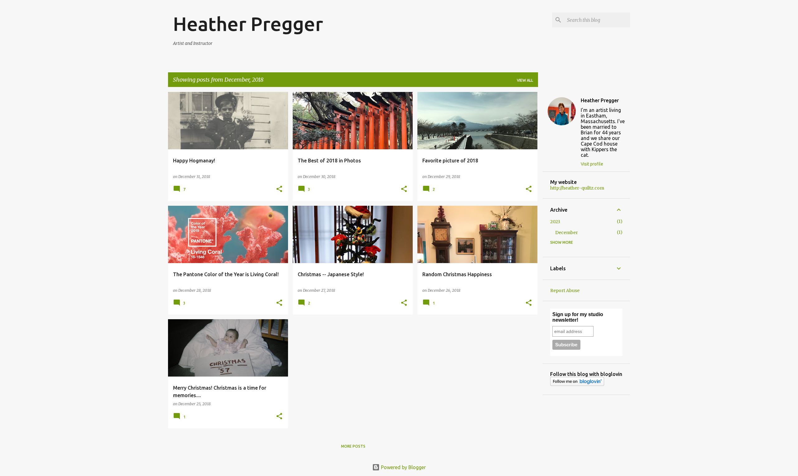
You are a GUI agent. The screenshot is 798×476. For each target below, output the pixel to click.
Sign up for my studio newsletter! (577, 317)
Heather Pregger (248, 24)
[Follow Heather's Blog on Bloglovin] (577, 384)
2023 (555, 221)
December (566, 232)
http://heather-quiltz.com (577, 188)
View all (525, 80)
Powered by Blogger (403, 467)
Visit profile (592, 163)
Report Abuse (564, 290)
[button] (279, 189)
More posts (353, 446)
